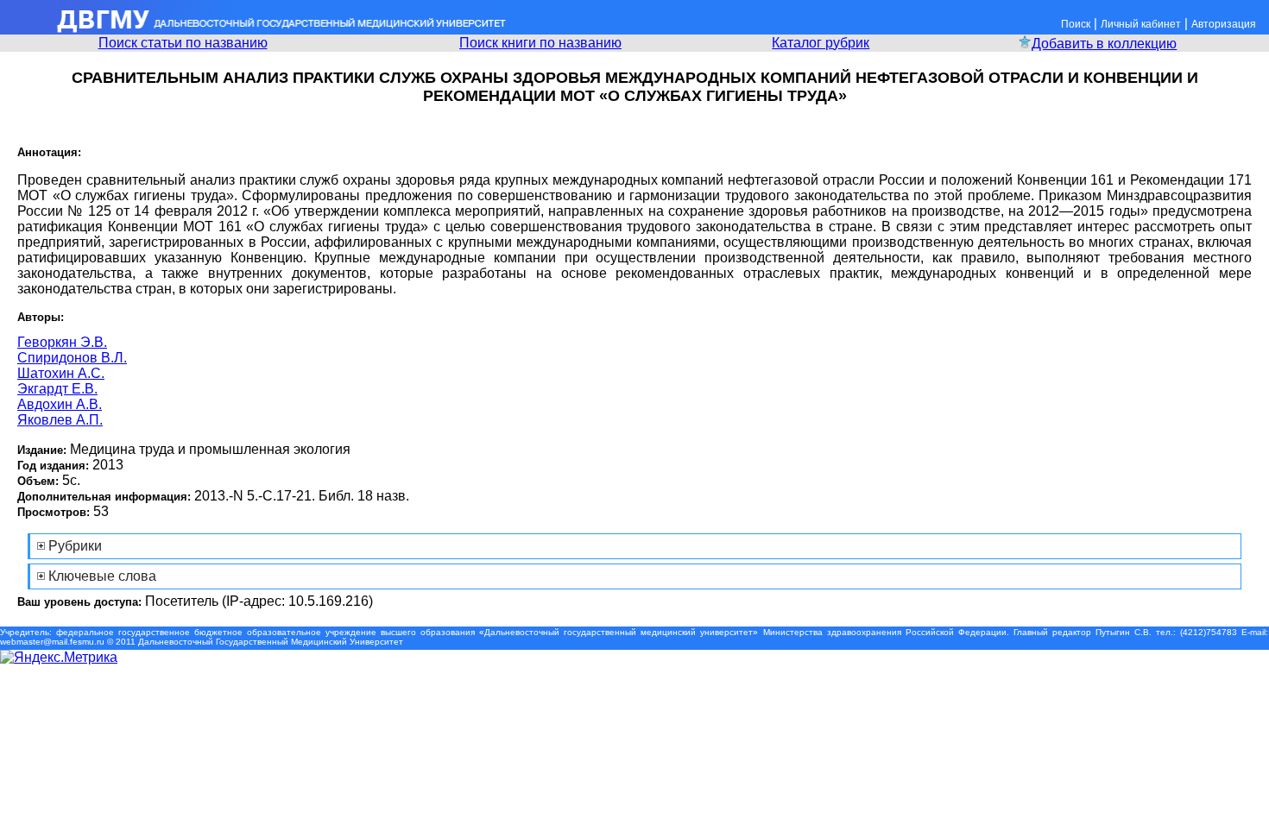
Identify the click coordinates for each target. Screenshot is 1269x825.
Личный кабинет (1141, 24)
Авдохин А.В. (59, 404)
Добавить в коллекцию (1104, 43)
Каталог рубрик (820, 42)
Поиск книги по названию (540, 42)
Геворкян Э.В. (62, 342)
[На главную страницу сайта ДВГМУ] (254, 29)
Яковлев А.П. (60, 419)
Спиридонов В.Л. (72, 357)
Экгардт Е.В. (57, 388)
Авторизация (1223, 24)
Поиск (1075, 24)
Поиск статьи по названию (183, 42)
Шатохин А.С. (60, 373)
